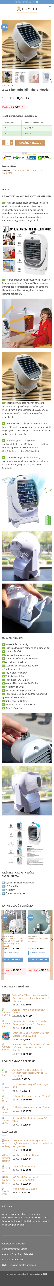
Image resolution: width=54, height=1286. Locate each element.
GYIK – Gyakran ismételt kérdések (19, 1265)
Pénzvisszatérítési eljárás (14, 1249)
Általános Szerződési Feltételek (17, 1254)
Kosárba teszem (30, 143)
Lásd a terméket (12, 960)
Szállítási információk (12, 1259)
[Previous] (6, 44)
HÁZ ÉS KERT (8, 85)
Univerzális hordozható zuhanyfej (38, 940)
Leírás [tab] (5, 190)
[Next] (47, 44)
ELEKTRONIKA (18, 170)
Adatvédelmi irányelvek (13, 1244)
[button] (3, 9)
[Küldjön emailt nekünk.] (37, 2)
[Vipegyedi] (26, 9)
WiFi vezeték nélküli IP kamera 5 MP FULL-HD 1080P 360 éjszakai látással (12, 942)
